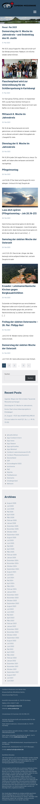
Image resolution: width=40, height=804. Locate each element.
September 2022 (13, 638)
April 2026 (10, 514)
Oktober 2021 (12, 669)
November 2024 (13, 563)
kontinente (11, 466)
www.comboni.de (13, 708)
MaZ (8, 469)
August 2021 (11, 675)
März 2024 (10, 586)
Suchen (7, 374)
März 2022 (10, 655)
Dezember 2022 (12, 629)
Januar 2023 (11, 626)
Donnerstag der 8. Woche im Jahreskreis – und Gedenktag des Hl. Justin (18, 34)
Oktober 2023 (12, 600)
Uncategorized (12, 481)
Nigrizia (9, 472)
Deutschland (11, 458)
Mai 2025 (10, 546)
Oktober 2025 (12, 532)
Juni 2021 (10, 681)
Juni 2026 (10, 509)
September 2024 (13, 569)
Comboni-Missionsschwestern (18, 455)
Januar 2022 (11, 661)
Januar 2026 (11, 523)
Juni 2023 (10, 612)
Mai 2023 (10, 615)
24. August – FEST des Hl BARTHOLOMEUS (20, 416)
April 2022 (10, 652)
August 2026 (11, 503)
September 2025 (13, 535)
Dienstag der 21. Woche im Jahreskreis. (19, 405)
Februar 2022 (12, 658)
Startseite (10, 478)
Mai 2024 (10, 580)
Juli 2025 (10, 540)
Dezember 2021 (12, 663)
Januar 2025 (11, 557)
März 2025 (10, 552)
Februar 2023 (12, 623)
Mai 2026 (10, 512)
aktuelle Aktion (12, 435)
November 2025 (12, 529)
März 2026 (10, 517)
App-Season (11, 443)
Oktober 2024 (12, 566)
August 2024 (11, 572)
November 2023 (12, 598)
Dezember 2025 (12, 526)
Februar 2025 (12, 555)
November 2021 (12, 666)
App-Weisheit (12, 449)
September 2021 (13, 672)
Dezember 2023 (12, 595)
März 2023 (10, 620)
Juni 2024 (10, 577)
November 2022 (13, 632)
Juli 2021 (10, 678)
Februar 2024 (12, 589)
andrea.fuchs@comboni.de (15, 749)
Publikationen (12, 475)
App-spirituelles (13, 446)
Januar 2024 (11, 592)
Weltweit (10, 483)
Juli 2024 (10, 575)
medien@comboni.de (20, 737)
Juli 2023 (10, 609)
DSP (8, 461)
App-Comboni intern (14, 438)
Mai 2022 (10, 649)
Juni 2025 (10, 543)
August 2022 (11, 640)
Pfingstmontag (10, 169)
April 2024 (10, 583)
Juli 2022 (10, 643)
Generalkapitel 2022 (14, 463)
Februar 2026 (12, 520)
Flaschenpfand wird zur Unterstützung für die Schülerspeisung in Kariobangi (18, 85)
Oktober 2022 (12, 635)
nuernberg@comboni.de (14, 706)
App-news (10, 441)
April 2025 (10, 549)
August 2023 (11, 606)
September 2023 (13, 603)
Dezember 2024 (12, 560)
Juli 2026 (10, 506)
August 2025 (11, 537)
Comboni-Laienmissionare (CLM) (18, 452)
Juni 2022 (10, 646)
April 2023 (10, 618)
